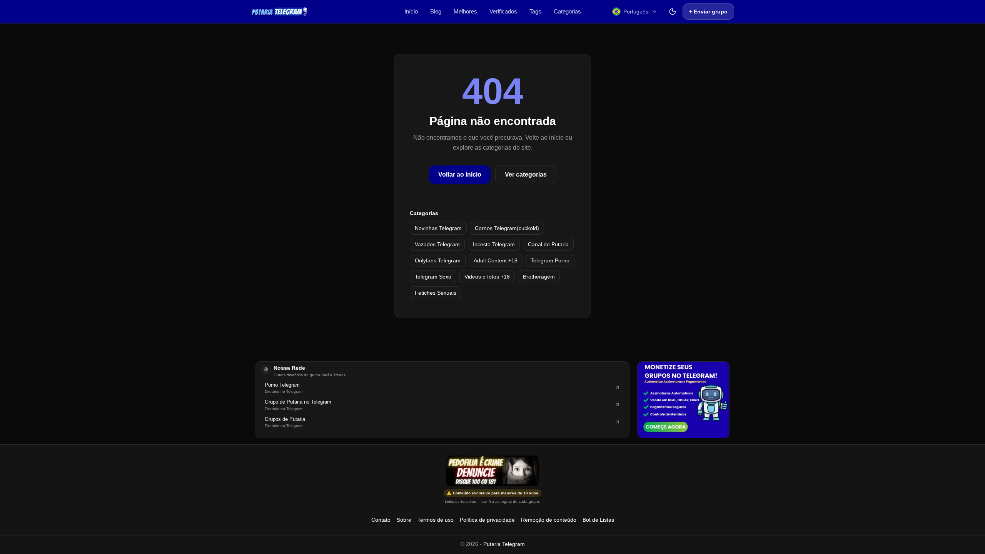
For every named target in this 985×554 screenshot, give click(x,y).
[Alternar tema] (672, 11)
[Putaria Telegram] (279, 11)
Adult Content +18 (496, 260)
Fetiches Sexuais (435, 293)
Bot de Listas (598, 520)
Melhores (465, 11)
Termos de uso (435, 520)
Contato (381, 520)
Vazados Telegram (437, 244)
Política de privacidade (487, 520)
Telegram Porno (550, 260)
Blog (435, 11)
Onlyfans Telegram (438, 260)
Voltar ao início (459, 174)
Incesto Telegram (494, 244)
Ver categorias (526, 174)
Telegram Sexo (433, 277)
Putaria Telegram (504, 544)
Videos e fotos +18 (487, 277)
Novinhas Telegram (438, 228)
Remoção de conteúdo (548, 520)
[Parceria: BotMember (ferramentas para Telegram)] (683, 400)
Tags (535, 11)
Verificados (503, 11)
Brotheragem (539, 277)
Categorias (567, 11)
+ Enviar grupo (708, 11)
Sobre (404, 520)
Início (411, 11)
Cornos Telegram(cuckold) (507, 228)
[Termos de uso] (492, 471)
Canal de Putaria (548, 244)
